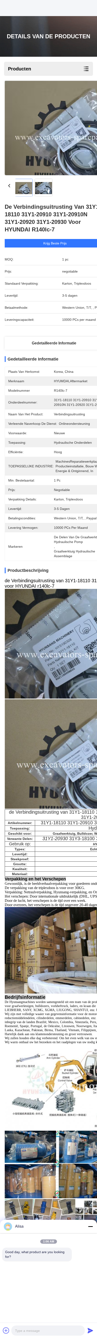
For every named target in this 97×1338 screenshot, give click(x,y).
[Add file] (6, 1330)
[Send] (90, 1330)
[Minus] (90, 1226)
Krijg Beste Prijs (55, 243)
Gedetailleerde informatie (54, 343)
